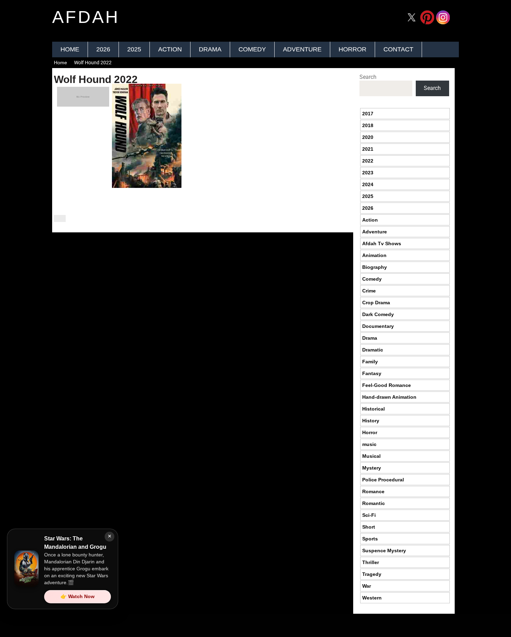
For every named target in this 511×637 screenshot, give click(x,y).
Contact (398, 49)
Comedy (252, 49)
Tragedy (371, 574)
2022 (367, 161)
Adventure (302, 49)
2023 (367, 172)
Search (367, 77)
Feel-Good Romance (386, 385)
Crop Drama (376, 302)
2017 (367, 113)
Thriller (370, 562)
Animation (374, 255)
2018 (367, 125)
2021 (367, 149)
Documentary (378, 326)
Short (368, 527)
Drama (210, 49)
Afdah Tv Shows (381, 243)
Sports (370, 538)
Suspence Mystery (384, 550)
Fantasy (371, 373)
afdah (86, 17)
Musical (371, 456)
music (369, 444)
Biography (374, 267)
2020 (367, 137)
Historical (373, 409)
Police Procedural (383, 479)
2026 (103, 49)
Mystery (371, 468)
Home (69, 49)
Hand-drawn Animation (389, 397)
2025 (134, 49)
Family (370, 361)
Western (372, 598)
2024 (367, 184)
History (370, 420)
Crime (369, 290)
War (366, 586)
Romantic (373, 503)
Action (170, 49)
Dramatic (372, 350)
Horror (352, 49)
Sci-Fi (369, 515)
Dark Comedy (378, 314)
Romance (373, 491)
